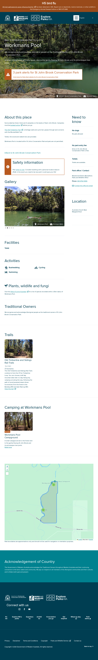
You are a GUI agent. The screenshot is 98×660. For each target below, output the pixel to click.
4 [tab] (11, 228)
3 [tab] (9, 228)
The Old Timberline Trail (13, 130)
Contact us (77, 641)
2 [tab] (7, 228)
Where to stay (76, 617)
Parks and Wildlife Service (60, 641)
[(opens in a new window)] (8, 20)
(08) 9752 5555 (82, 181)
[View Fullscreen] (7, 473)
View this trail (9, 389)
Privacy (7, 641)
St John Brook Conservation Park (21, 40)
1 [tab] (6, 228)
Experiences (29, 618)
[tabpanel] (35, 206)
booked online (15, 125)
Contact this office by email (84, 186)
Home (7, 40)
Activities (39, 618)
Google (91, 539)
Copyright (44, 641)
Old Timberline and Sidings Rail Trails (18, 361)
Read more (8, 447)
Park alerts (87, 618)
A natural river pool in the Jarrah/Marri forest (19, 230)
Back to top (88, 646)
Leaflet (80, 539)
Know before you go (51, 618)
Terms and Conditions (30, 641)
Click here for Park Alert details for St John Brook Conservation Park (35, 77)
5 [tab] (13, 228)
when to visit (20, 170)
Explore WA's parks (17, 618)
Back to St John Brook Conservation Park (23, 153)
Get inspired (64, 618)
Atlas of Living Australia (18, 292)
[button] (43, 510)
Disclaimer (16, 641)
